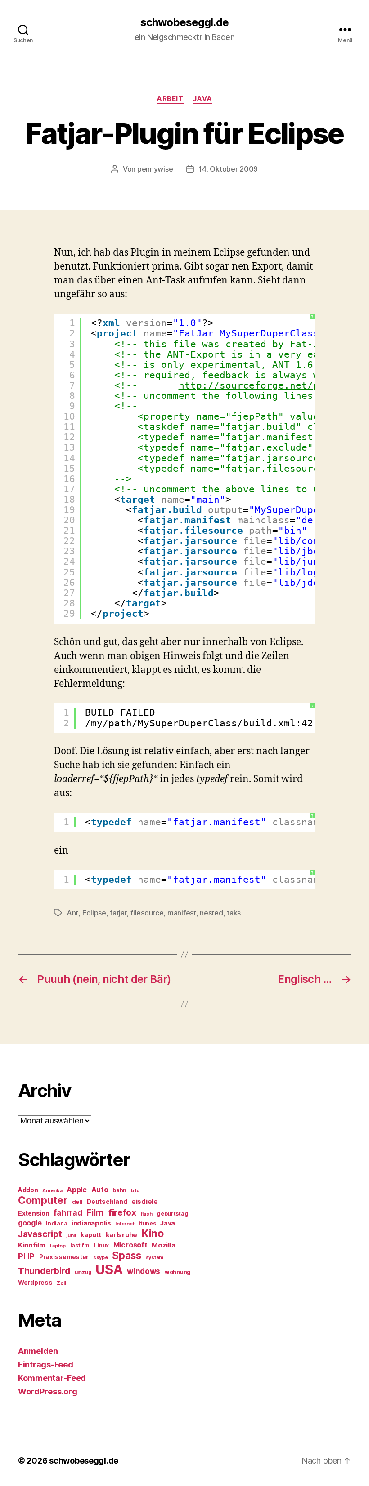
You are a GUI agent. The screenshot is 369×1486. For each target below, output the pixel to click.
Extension (34, 1213)
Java (202, 99)
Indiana (56, 1223)
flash (147, 1214)
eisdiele (144, 1202)
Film (95, 1212)
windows (143, 1271)
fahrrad (68, 1212)
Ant (72, 912)
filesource (146, 912)
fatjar (118, 912)
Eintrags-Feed (45, 1364)
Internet (124, 1224)
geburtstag (172, 1213)
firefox (122, 1212)
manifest (181, 912)
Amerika (52, 1191)
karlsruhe (122, 1235)
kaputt (91, 1234)
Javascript (40, 1234)
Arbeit (170, 99)
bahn (119, 1190)
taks (234, 912)
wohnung (178, 1272)
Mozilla (163, 1245)
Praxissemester (64, 1256)
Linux (101, 1245)
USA (108, 1269)
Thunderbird (44, 1270)
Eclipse (94, 912)
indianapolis (91, 1223)
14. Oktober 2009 (228, 168)
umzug (83, 1272)
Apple (77, 1189)
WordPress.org (47, 1391)
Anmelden (38, 1351)
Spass (126, 1255)
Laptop (58, 1246)
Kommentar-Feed (52, 1378)
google (29, 1223)
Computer (43, 1200)
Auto (99, 1189)
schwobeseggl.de (184, 22)
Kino (153, 1233)
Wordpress (35, 1282)
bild (135, 1191)
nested (211, 912)
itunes (147, 1223)
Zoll (61, 1283)
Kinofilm (31, 1245)
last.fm (80, 1245)
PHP (26, 1256)
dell (77, 1202)
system (154, 1257)
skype (100, 1257)
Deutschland (107, 1201)
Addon (28, 1190)
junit (71, 1235)
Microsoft (130, 1245)
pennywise (155, 168)
